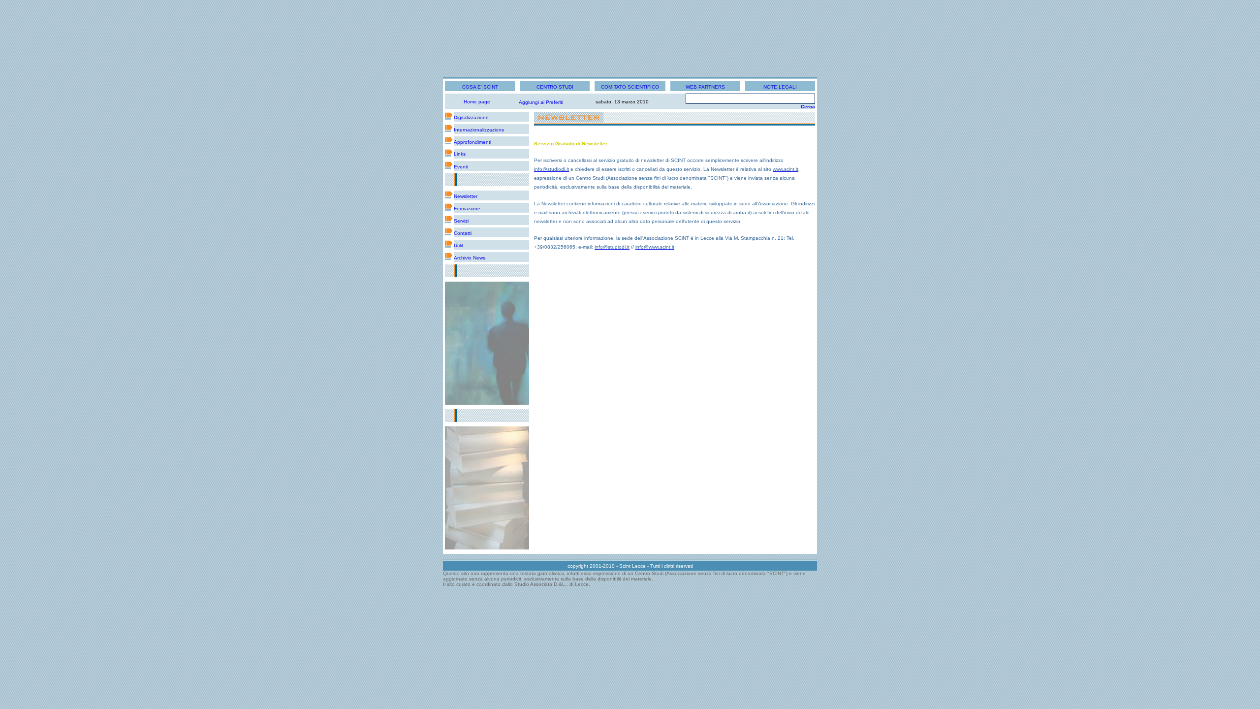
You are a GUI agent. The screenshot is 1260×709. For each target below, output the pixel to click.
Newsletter (465, 196)
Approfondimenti (472, 142)
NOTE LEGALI (780, 87)
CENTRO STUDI (554, 87)
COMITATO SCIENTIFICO (630, 87)
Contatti (463, 233)
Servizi (461, 221)
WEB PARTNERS (705, 87)
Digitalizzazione (471, 117)
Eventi (461, 166)
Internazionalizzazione (479, 129)
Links (460, 154)
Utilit (458, 245)
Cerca (808, 106)
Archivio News (469, 257)
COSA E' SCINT (480, 87)
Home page (477, 101)
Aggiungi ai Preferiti (541, 102)
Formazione (467, 208)
